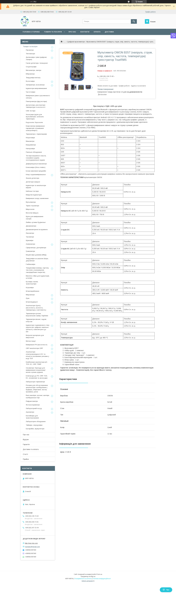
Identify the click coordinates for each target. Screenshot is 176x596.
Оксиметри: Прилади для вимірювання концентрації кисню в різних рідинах (35, 370)
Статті (25, 454)
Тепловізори (30, 54)
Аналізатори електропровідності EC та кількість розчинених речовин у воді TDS (37, 355)
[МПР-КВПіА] (24, 26)
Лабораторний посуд (34, 408)
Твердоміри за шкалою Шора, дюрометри (37, 260)
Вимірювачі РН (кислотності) (36, 345)
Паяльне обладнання (34, 152)
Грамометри (30, 251)
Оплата (97, 32)
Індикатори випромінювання (36, 88)
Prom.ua (99, 574)
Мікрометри (30, 295)
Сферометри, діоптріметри (36, 248)
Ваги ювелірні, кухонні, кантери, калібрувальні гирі (37, 396)
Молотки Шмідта (32, 213)
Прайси (26, 459)
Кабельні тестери (32, 191)
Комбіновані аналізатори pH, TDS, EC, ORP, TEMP (36, 363)
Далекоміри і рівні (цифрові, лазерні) (36, 58)
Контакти (84, 32)
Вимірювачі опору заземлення (37, 198)
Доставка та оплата (31, 449)
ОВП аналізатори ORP (34, 348)
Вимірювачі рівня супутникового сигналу (38, 97)
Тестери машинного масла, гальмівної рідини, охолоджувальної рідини (36, 158)
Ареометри (30, 412)
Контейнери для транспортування (32, 417)
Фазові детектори (32, 178)
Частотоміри (30, 92)
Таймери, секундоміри (34, 425)
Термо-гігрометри (32, 206)
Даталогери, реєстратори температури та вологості (35, 106)
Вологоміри (30, 81)
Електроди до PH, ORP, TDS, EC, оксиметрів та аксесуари (37, 377)
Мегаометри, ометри (33, 70)
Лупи (27, 298)
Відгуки (26, 439)
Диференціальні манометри (36, 164)
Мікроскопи (30, 209)
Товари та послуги (53, 32)
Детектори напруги (33, 182)
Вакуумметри (31, 145)
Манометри (30, 141)
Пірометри (30, 50)
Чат (167, 590)
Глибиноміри (30, 264)
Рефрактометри (32, 401)
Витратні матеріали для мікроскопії (35, 336)
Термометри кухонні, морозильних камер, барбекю (37, 315)
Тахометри (30, 237)
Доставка (109, 32)
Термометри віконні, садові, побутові (36, 320)
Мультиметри (31, 202)
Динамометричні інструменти (37, 229)
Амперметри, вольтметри (35, 85)
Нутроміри (30, 287)
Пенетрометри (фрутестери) (36, 101)
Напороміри (30, 148)
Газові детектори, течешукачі (37, 63)
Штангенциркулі (32, 302)
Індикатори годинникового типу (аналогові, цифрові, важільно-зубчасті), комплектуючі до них (37, 328)
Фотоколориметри (33, 405)
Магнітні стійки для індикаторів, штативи (37, 277)
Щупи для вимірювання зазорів (34, 218)
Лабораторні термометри (35, 382)
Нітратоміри (30, 138)
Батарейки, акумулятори (35, 429)
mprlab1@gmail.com (32, 546)
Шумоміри (29, 240)
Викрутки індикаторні (34, 195)
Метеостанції (31, 341)
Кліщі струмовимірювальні (36, 174)
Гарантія (26, 444)
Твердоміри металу (33, 77)
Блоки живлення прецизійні (36, 171)
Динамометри (31, 226)
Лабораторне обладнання (35, 421)
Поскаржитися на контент (82, 578)
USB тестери (30, 111)
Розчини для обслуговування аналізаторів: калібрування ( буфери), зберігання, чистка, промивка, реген (37, 388)
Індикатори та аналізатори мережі (36, 186)
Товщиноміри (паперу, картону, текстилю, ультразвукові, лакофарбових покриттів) (37, 270)
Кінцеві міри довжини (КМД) (36, 255)
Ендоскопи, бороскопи (34, 122)
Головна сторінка (31, 32)
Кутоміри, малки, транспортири (32, 283)
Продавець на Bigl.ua (88, 576)
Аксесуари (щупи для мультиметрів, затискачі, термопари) (35, 117)
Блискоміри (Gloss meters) (35, 167)
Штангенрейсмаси (32, 291)
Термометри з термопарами (36, 134)
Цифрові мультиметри (76, 42)
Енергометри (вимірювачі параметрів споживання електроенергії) (35, 128)
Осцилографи (31, 67)
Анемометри (30, 244)
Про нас (72, 32)
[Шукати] (134, 21)
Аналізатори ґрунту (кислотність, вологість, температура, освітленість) (36, 308)
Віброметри (30, 74)
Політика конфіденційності (102, 578)
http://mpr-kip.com (31, 543)
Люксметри (30, 233)
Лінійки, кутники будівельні (35, 222)
